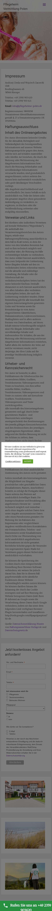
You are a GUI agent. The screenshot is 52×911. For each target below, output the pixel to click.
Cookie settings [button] (13, 461)
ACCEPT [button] (27, 461)
